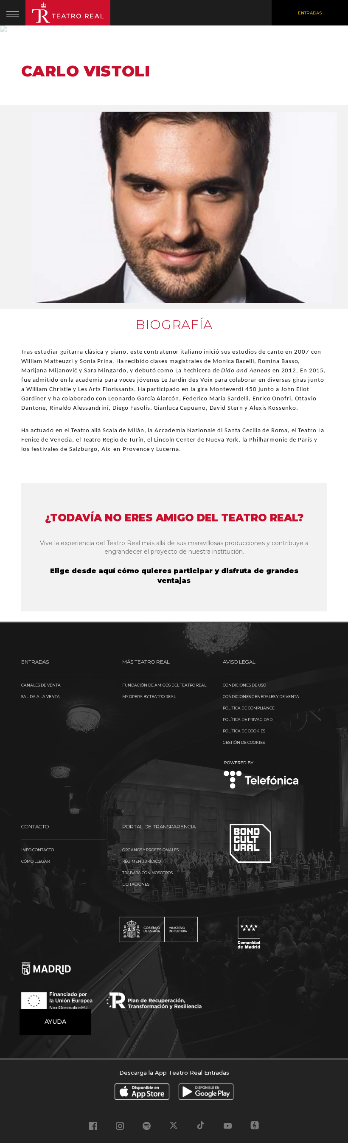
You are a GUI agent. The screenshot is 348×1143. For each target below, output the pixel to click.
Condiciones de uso (244, 685)
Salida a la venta (40, 696)
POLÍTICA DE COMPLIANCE (249, 708)
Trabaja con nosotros (147, 872)
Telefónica (261, 775)
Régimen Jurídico (141, 861)
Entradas (310, 13)
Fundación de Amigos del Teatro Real (164, 685)
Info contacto (37, 849)
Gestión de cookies (244, 742)
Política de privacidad (247, 719)
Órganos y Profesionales (150, 849)
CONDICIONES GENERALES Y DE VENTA (261, 696)
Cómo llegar (35, 861)
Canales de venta (41, 685)
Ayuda (55, 1021)
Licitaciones (135, 884)
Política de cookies (244, 731)
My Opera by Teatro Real (149, 696)
